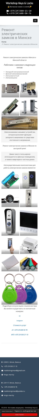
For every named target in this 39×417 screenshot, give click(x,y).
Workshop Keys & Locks (19, 3)
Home (4, 42)
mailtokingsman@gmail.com (14, 370)
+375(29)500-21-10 (20, 11)
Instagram (19, 321)
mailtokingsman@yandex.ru (14, 391)
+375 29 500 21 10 (10, 366)
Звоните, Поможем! (19, 414)
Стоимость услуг (19, 325)
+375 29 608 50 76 (10, 387)
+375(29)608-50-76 (20, 13)
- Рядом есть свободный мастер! (25, 411)
